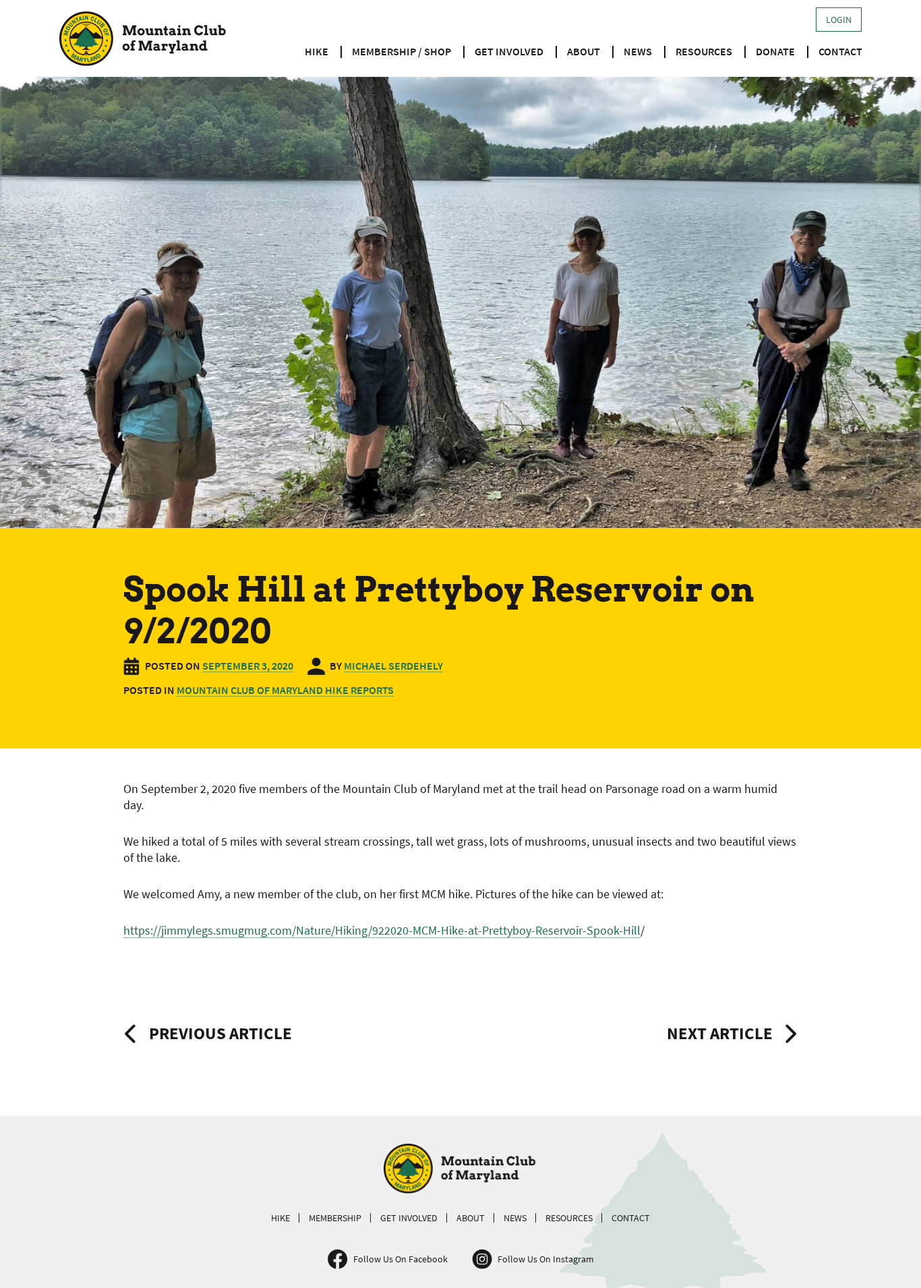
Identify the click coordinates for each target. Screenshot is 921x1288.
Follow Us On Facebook (400, 1259)
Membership (335, 1218)
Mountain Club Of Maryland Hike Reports (285, 690)
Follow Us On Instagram (546, 1259)
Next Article (720, 1033)
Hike (316, 51)
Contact (840, 51)
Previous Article (220, 1033)
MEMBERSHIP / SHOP (401, 51)
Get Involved (509, 51)
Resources (704, 51)
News (638, 51)
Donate (775, 51)
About (583, 51)
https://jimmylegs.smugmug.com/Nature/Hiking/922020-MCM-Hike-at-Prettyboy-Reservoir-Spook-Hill (382, 930)
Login (839, 19)
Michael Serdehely (393, 665)
